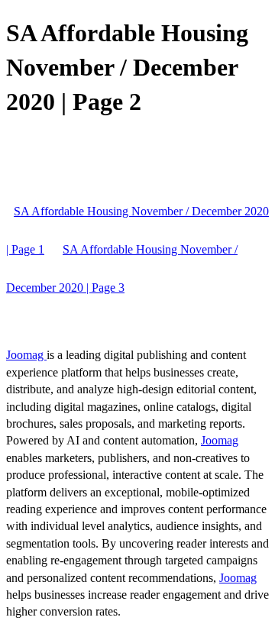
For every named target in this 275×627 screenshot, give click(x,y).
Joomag (26, 354)
